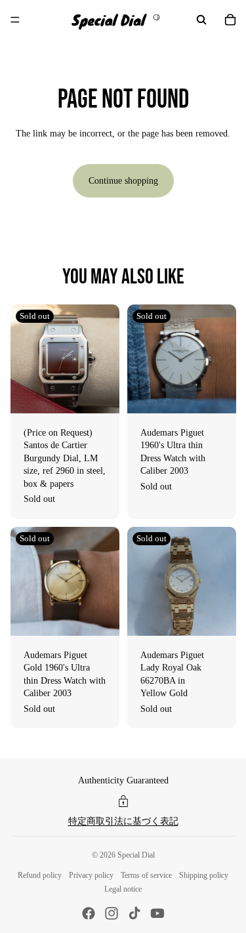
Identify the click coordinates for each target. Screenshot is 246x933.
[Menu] (15, 20)
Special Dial (136, 855)
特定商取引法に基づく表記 (123, 821)
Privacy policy (91, 875)
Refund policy (40, 875)
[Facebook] (88, 913)
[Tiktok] (134, 913)
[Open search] (201, 19)
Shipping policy (203, 875)
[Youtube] (157, 913)
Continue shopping (123, 181)
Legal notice (123, 889)
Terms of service (146, 875)
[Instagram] (111, 913)
